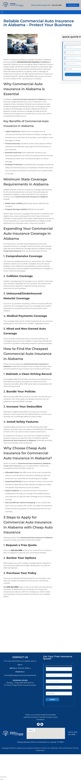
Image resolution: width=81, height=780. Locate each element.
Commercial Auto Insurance (28, 62)
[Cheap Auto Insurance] (13, 5)
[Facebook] (38, 724)
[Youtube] (41, 724)
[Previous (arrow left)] (1, 779)
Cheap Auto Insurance (12, 466)
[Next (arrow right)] (2, 779)
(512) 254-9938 (56, 5)
